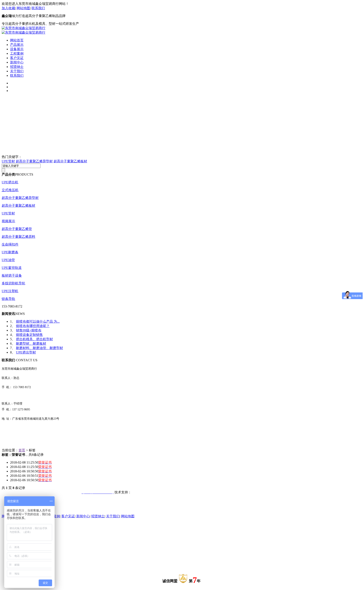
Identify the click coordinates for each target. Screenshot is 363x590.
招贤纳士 (17, 66)
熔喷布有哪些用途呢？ (33, 326)
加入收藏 (8, 8)
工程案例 (17, 53)
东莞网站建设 (141, 492)
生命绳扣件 (10, 244)
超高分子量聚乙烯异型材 (34, 161)
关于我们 (17, 71)
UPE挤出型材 (26, 352)
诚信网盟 (170, 581)
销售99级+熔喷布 (28, 330)
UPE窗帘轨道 (12, 267)
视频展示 (8, 221)
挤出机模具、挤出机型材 (34, 339)
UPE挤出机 (10, 182)
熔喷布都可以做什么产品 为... (38, 321)
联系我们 (38, 8)
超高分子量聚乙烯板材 (70, 161)
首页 (21, 450)
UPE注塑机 (10, 291)
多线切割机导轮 (13, 283)
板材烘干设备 (12, 275)
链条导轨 (8, 299)
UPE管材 (8, 161)
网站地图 (23, 8)
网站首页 (17, 40)
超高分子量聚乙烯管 (17, 229)
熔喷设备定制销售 (29, 334)
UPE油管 (8, 260)
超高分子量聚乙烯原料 (18, 236)
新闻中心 (17, 62)
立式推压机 (10, 190)
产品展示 (17, 44)
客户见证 (17, 58)
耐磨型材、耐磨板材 (31, 343)
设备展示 (17, 49)
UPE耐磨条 (10, 252)
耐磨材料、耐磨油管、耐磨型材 (39, 348)
